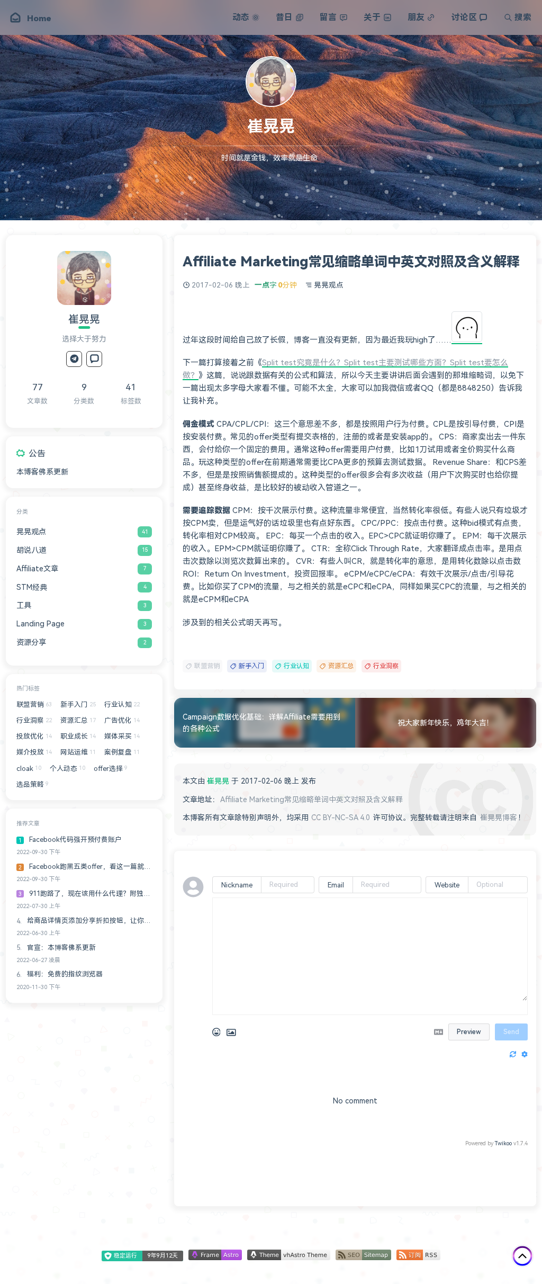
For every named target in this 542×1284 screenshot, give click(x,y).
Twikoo (503, 1143)
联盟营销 (207, 666)
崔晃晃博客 (498, 817)
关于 (372, 17)
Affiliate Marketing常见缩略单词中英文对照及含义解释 (311, 799)
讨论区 (464, 17)
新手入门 (251, 666)
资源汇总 (341, 666)
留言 (328, 17)
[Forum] (94, 359)
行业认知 (296, 666)
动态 (240, 17)
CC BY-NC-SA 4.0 (340, 817)
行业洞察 (386, 666)
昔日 (284, 17)
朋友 (416, 17)
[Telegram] (74, 359)
